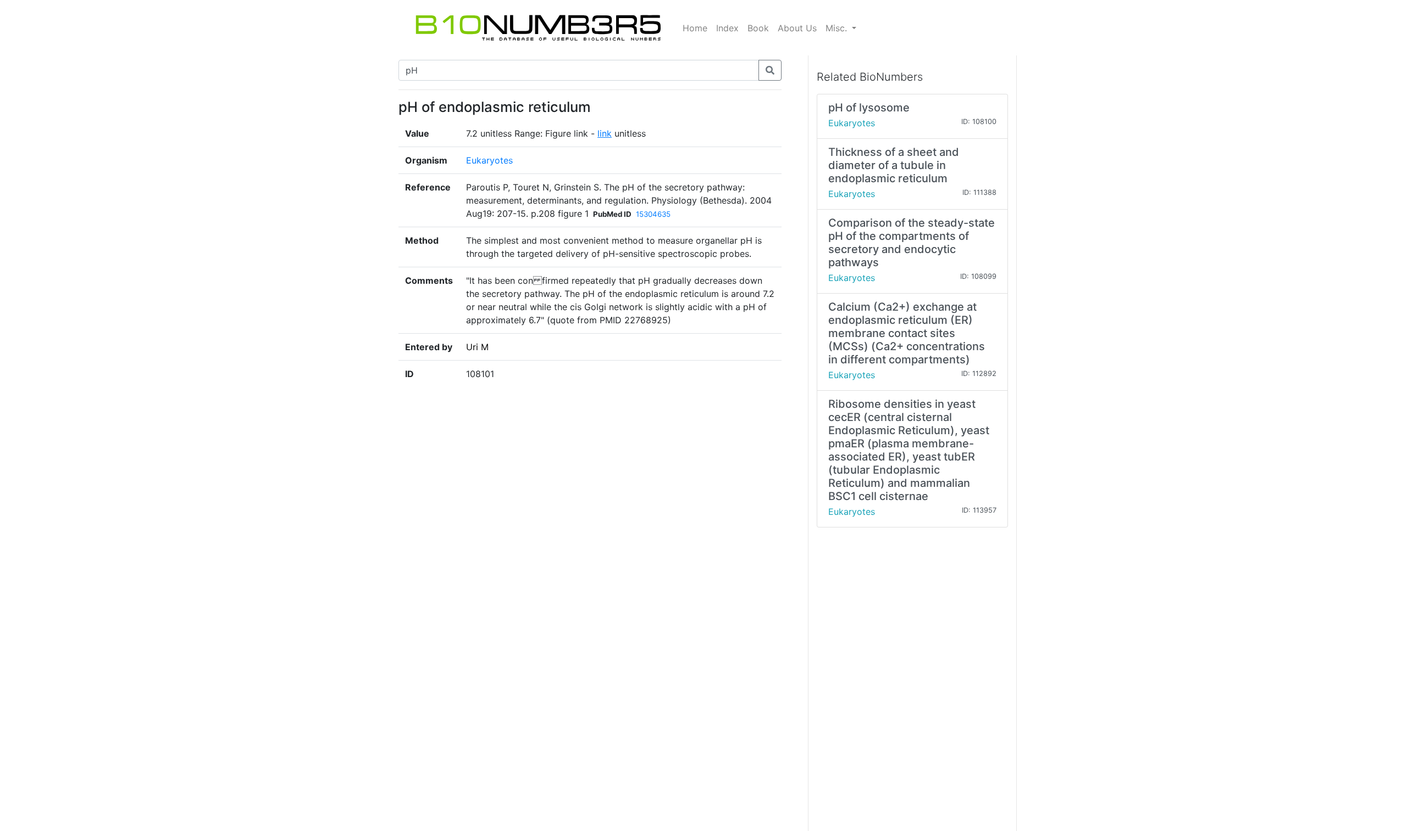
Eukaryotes (489, 160)
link (604, 133)
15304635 (653, 214)
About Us (797, 28)
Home (695, 28)
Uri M (477, 346)
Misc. (838, 28)
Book (758, 28)
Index (727, 28)
